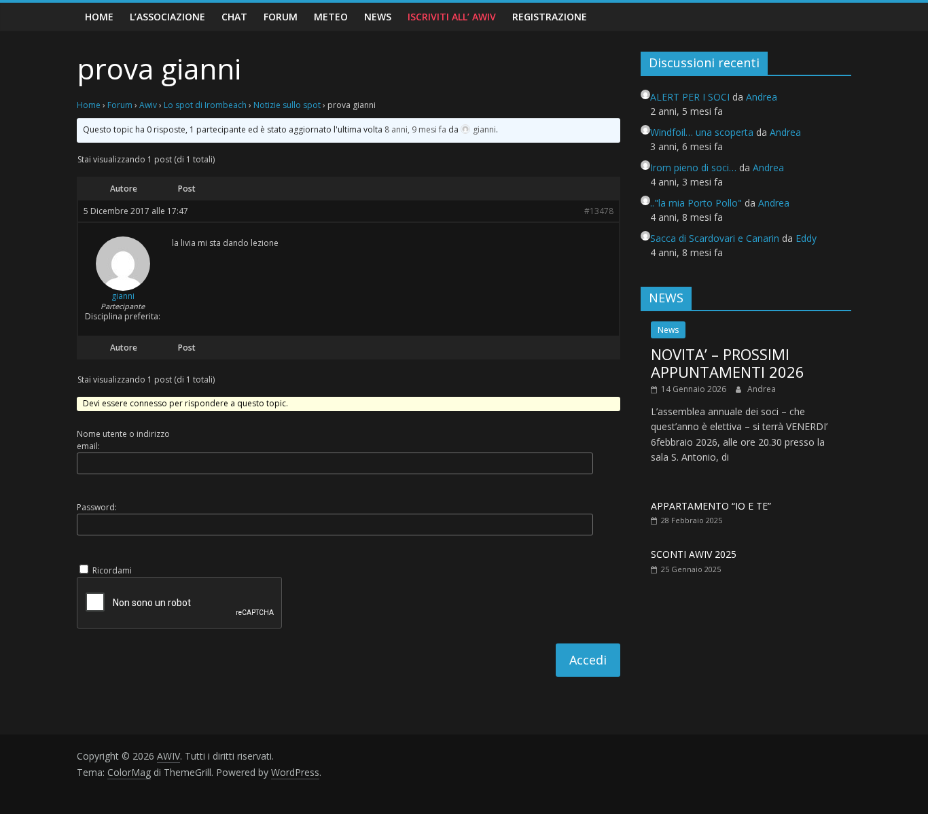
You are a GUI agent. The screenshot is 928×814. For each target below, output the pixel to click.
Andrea (761, 389)
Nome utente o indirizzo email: (123, 440)
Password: (97, 507)
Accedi (588, 660)
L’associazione (167, 16)
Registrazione (549, 16)
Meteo (331, 16)
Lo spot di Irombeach (205, 105)
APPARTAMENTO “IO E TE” (711, 505)
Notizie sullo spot (287, 105)
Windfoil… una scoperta (701, 132)
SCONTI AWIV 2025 (693, 554)
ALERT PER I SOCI (690, 96)
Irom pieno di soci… (693, 167)
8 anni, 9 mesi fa (415, 129)
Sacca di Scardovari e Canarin (714, 238)
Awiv (148, 105)
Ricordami (112, 570)
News (377, 16)
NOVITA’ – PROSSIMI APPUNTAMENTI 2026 (727, 363)
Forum (281, 16)
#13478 (598, 211)
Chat (234, 16)
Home (99, 16)
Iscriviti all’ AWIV (452, 16)
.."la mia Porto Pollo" (696, 202)
